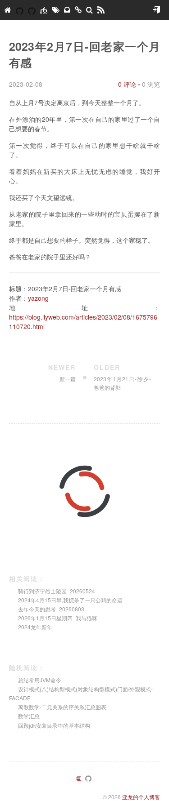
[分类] (43, 10)
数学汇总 (29, 716)
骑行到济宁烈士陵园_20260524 (56, 591)
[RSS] (101, 10)
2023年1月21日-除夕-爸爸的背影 (122, 377)
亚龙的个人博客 (141, 797)
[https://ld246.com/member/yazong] (78, 779)
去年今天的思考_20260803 (51, 609)
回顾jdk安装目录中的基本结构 (54, 725)
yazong (38, 298)
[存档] (67, 10)
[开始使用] (156, 10)
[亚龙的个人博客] (8, 10)
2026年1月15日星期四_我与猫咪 (57, 618)
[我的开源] (32, 10)
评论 (127, 84)
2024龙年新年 (35, 627)
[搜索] (89, 10)
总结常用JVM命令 (39, 680)
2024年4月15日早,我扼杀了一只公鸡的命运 (70, 600)
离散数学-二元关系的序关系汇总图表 (62, 707)
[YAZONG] (19, 10)
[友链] (78, 10)
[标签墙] (55, 10)
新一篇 (62, 373)
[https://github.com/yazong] (88, 779)
